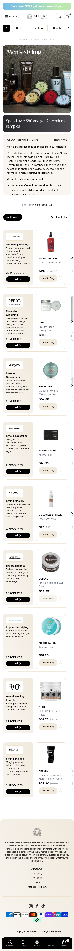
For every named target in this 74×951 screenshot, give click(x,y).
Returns (37, 878)
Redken (43, 771)
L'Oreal (43, 578)
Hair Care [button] (38, 28)
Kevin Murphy (48, 450)
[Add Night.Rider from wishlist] (60, 470)
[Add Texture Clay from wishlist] (60, 662)
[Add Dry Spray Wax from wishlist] (60, 534)
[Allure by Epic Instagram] (31, 906)
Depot (43, 322)
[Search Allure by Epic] (59, 16)
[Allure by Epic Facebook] (37, 906)
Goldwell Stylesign (51, 514)
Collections (33, 39)
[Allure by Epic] (37, 16)
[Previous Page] (6, 28)
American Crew (48, 258)
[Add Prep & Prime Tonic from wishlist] (60, 278)
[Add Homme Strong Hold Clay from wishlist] (60, 598)
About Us (37, 869)
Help (37, 882)
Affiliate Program (37, 887)
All (16, 279)
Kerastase (45, 386)
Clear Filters (61, 217)
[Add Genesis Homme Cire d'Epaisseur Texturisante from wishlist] (60, 406)
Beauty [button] (57, 28)
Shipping (37, 873)
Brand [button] (19, 28)
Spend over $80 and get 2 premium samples (35, 123)
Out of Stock (48, 598)
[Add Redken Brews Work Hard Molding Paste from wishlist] (60, 790)
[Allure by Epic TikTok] (43, 906)
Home (22, 39)
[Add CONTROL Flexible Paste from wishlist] (60, 726)
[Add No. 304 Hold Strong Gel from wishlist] (60, 342)
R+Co (42, 707)
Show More (60, 140)
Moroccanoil (47, 642)
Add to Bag (48, 278)
